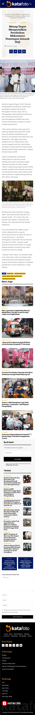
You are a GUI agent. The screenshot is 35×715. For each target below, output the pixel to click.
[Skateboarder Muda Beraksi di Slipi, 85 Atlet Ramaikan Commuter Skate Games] (27, 511)
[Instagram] (6, 645)
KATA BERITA (15, 14)
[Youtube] (21, 645)
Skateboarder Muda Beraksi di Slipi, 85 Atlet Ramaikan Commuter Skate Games (12, 513)
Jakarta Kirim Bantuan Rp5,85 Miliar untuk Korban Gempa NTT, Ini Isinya (16, 343)
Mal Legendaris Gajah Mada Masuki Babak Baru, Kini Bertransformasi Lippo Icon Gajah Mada (16, 312)
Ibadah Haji (10, 273)
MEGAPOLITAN (6, 340)
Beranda (7, 14)
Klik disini (17, 459)
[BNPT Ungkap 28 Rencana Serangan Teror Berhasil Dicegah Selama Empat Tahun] (27, 536)
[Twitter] (15, 51)
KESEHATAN (7, 475)
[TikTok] (10, 645)
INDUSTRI (7, 498)
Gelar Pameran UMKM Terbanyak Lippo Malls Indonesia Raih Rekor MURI (26, 564)
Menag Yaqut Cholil (20, 273)
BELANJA (5, 308)
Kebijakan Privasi (12, 465)
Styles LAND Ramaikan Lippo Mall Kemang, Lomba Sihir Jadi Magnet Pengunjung (15, 404)
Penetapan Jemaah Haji (9, 278)
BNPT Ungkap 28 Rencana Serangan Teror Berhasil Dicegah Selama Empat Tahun (11, 537)
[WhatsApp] (24, 51)
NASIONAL (23, 22)
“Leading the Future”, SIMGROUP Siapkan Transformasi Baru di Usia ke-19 (12, 502)
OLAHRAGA (7, 507)
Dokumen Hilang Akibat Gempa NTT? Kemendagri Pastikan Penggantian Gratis (17, 436)
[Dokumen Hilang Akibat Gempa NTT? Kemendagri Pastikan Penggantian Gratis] (17, 420)
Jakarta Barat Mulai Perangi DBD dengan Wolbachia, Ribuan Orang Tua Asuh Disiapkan (12, 548)
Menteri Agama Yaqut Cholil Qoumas (12, 276)
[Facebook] (11, 51)
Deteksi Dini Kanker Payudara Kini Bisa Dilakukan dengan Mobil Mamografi (17, 373)
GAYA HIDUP (5, 370)
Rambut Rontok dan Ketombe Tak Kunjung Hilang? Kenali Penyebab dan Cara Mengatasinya (12, 481)
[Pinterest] (20, 51)
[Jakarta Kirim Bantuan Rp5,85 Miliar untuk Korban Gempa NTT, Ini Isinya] (17, 328)
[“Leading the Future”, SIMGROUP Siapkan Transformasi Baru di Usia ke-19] (27, 502)
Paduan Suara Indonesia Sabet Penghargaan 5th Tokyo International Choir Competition (9, 564)
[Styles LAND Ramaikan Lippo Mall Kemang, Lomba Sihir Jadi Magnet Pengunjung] (17, 388)
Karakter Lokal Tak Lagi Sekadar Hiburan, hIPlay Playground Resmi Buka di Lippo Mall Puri (11, 525)
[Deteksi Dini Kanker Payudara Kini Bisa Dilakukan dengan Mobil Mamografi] (17, 358)
